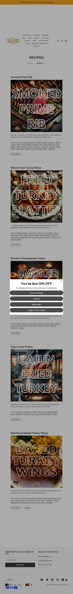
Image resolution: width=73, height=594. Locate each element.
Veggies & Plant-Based (36, 310)
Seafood (36, 298)
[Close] (61, 281)
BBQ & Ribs (36, 304)
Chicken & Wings (36, 293)
